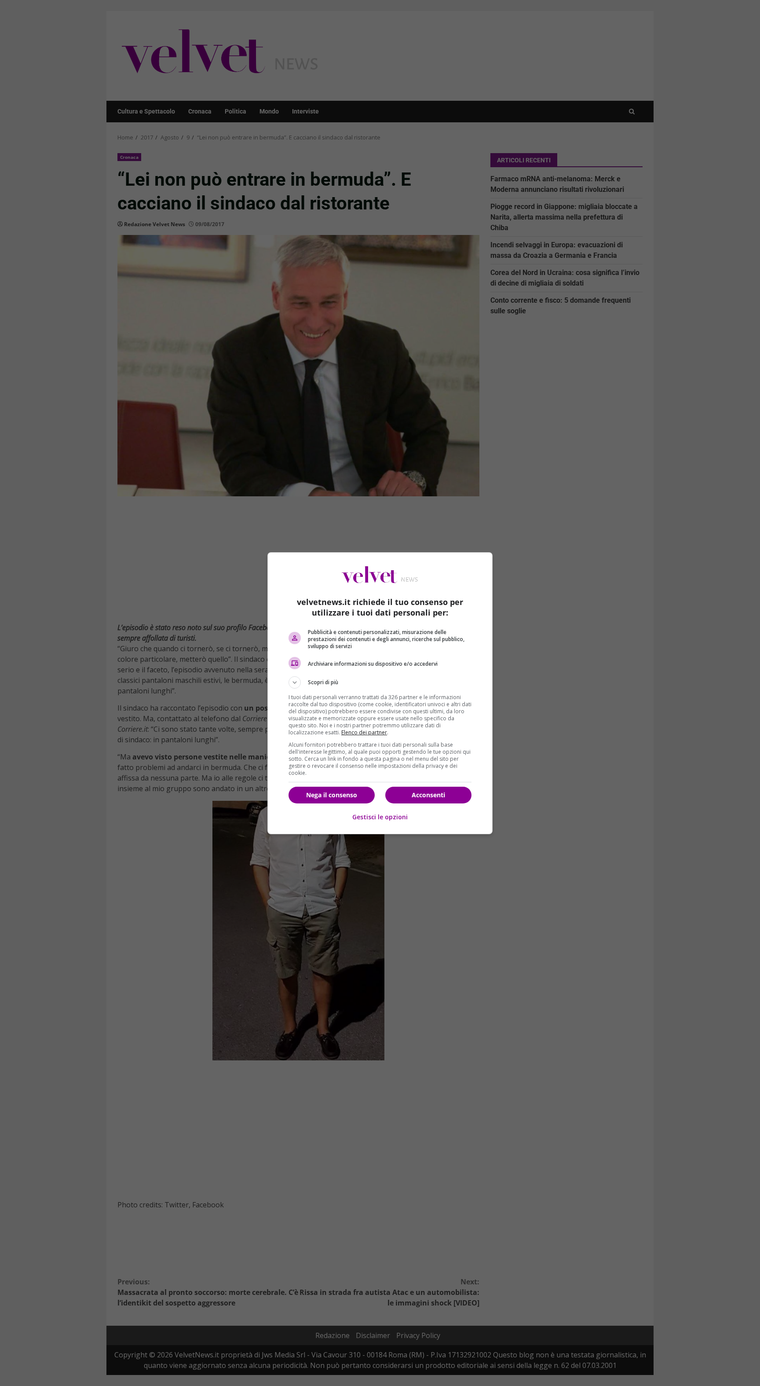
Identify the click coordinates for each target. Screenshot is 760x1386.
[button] (380, 682)
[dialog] (380, 693)
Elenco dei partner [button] (364, 732)
